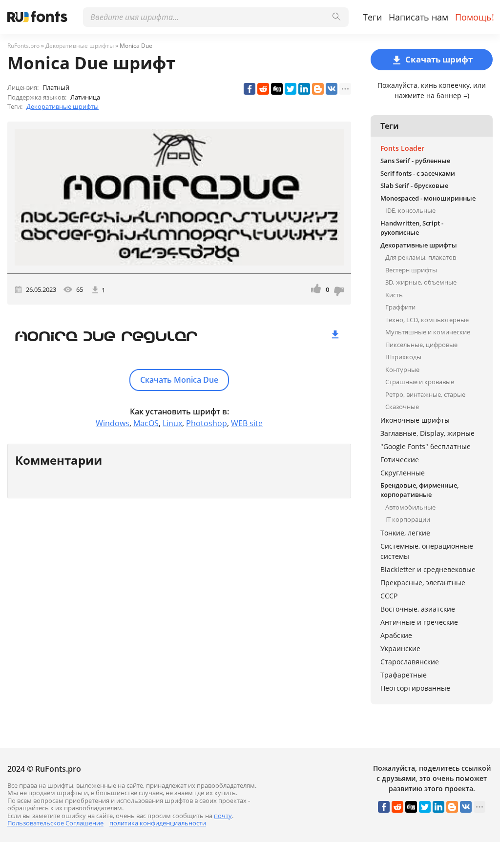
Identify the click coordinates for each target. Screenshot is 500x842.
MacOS (146, 423)
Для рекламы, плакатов (420, 257)
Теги (372, 17)
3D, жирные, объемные (421, 282)
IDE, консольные (410, 210)
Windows (112, 423)
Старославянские (409, 661)
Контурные (402, 369)
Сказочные (402, 406)
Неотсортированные (415, 688)
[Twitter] (290, 89)
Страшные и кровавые (419, 381)
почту (223, 815)
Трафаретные (403, 674)
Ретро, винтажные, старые (425, 394)
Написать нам (418, 17)
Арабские (396, 635)
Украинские (400, 648)
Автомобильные (410, 507)
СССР (388, 595)
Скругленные (402, 472)
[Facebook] (249, 89)
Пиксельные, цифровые (421, 344)
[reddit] (263, 89)
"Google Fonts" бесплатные (425, 446)
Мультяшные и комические (427, 332)
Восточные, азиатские (417, 609)
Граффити (400, 307)
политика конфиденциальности (157, 823)
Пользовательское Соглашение (55, 823)
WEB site (247, 423)
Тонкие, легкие (405, 532)
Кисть (394, 294)
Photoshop (206, 423)
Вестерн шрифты (411, 270)
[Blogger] (318, 89)
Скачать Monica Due (179, 379)
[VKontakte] (331, 89)
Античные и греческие (419, 622)
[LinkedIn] (304, 89)
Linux (172, 423)
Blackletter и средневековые (428, 569)
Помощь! (474, 17)
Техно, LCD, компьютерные (427, 319)
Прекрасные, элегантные (422, 582)
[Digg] (277, 89)
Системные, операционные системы (426, 551)
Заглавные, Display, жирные (427, 433)
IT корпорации (407, 519)
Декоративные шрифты (62, 106)
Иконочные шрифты (415, 420)
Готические (399, 459)
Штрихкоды (403, 356)
